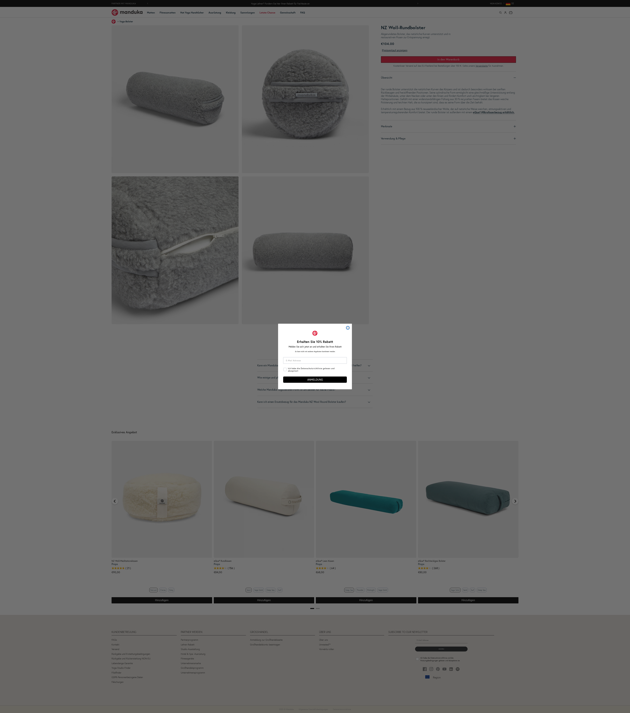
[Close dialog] (347, 327)
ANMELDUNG (315, 379)
